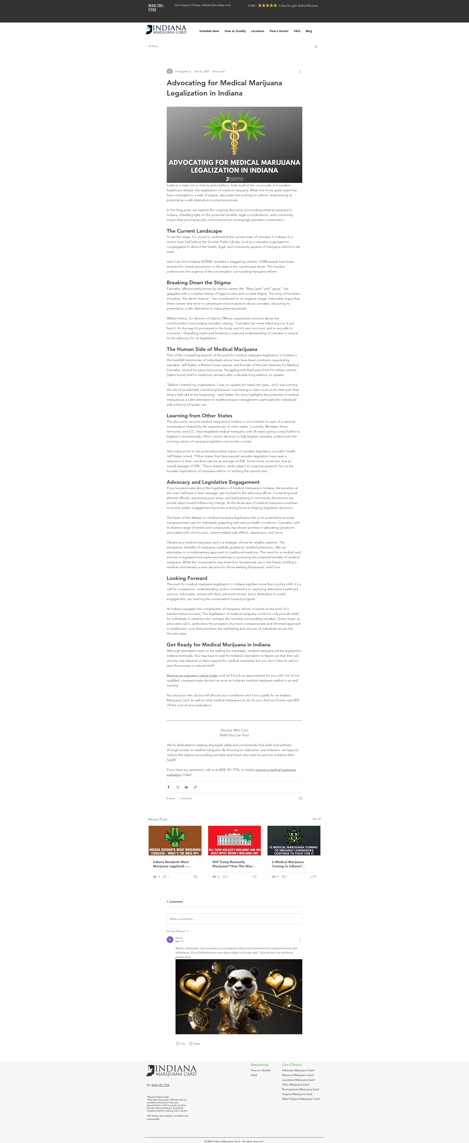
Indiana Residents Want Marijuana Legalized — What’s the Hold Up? (171, 864)
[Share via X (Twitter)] (177, 787)
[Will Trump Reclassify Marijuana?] (234, 840)
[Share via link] (195, 787)
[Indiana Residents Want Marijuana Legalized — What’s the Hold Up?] (175, 840)
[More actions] (300, 71)
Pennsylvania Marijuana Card (300, 1089)
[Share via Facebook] (168, 787)
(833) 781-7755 (160, 1085)
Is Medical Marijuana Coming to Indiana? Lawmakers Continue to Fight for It (290, 864)
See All (317, 818)
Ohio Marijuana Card (295, 1084)
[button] (316, 46)
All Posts (153, 46)
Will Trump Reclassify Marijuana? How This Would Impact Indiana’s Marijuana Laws (234, 864)
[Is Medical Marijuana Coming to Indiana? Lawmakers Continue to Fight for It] (293, 840)
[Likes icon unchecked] (178, 1044)
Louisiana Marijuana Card (298, 1079)
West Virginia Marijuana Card (301, 1099)
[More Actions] (300, 939)
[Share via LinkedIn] (186, 787)
